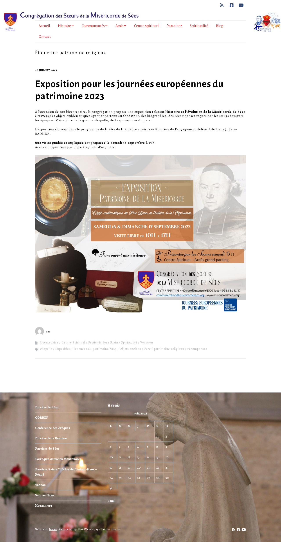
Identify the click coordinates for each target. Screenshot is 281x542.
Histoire (64, 26)
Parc (147, 349)
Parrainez (174, 26)
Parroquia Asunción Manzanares (58, 459)
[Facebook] (231, 5)
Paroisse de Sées (47, 448)
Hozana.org (43, 505)
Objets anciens (130, 349)
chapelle (46, 349)
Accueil (44, 26)
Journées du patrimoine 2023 (95, 349)
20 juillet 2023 (46, 70)
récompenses (197, 349)
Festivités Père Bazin (103, 342)
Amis (119, 26)
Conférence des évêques (52, 428)
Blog (219, 26)
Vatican (40, 485)
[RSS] (223, 5)
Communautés (93, 26)
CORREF (41, 417)
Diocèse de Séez (47, 407)
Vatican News (44, 495)
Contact (45, 37)
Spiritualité (199, 26)
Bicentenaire (49, 342)
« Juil (111, 501)
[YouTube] (241, 5)
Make (53, 529)
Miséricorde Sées (65, 331)
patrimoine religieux (169, 349)
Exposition (63, 349)
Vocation (146, 342)
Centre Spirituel (73, 342)
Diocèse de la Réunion (51, 438)
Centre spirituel (146, 26)
